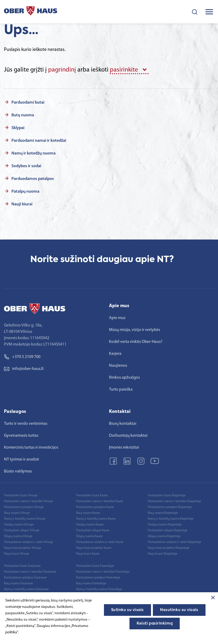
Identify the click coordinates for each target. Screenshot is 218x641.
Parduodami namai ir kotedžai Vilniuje (28, 501)
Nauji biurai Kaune (87, 553)
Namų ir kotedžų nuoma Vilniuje (24, 518)
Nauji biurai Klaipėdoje (162, 553)
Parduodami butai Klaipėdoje (167, 495)
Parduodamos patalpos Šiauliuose (25, 577)
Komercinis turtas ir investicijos (31, 447)
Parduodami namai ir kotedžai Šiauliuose (30, 571)
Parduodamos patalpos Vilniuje (24, 507)
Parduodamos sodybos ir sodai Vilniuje (28, 542)
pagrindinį (62, 70)
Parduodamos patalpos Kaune (95, 507)
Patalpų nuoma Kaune (90, 524)
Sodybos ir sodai (26, 166)
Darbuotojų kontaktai (128, 436)
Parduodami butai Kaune (92, 495)
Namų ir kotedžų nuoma (33, 153)
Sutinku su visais (127, 610)
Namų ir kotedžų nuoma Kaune (96, 518)
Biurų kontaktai (122, 424)
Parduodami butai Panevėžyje (95, 566)
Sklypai (17, 128)
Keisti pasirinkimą (155, 623)
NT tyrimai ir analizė (21, 459)
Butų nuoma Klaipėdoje (163, 513)
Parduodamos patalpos (32, 179)
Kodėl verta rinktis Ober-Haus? (135, 342)
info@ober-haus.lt (28, 369)
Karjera (115, 354)
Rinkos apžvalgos (124, 377)
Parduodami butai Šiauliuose (22, 566)
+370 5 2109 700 (26, 357)
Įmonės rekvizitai (124, 447)
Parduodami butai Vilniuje (20, 495)
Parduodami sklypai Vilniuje (21, 530)
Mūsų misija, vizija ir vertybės (134, 330)
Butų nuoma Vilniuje (17, 513)
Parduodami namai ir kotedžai (38, 141)
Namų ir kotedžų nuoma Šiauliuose (26, 589)
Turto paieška (121, 389)
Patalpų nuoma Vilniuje (18, 524)
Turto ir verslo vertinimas (25, 424)
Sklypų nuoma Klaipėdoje (164, 536)
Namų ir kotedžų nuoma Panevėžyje (99, 589)
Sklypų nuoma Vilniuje (18, 536)
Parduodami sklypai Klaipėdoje (167, 530)
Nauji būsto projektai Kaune (93, 548)
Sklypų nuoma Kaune (89, 536)
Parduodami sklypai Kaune (93, 530)
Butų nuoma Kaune (88, 513)
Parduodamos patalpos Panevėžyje (98, 577)
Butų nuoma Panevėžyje (91, 583)
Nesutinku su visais (179, 610)
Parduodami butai (27, 102)
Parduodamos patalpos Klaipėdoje (170, 507)
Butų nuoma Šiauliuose (18, 583)
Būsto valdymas (18, 471)
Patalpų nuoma (25, 191)
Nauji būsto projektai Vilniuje (22, 548)
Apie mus (117, 318)
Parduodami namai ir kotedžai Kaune (99, 501)
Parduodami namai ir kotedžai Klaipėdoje (174, 501)
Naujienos (118, 366)
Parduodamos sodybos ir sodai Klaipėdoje (174, 542)
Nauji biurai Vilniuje (16, 553)
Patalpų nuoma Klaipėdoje (165, 524)
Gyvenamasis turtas (21, 436)
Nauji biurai (21, 204)
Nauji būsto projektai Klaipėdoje (168, 548)
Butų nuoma (22, 115)
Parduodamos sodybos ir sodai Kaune (99, 542)
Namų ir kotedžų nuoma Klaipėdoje (171, 518)
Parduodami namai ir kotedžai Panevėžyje (102, 571)
